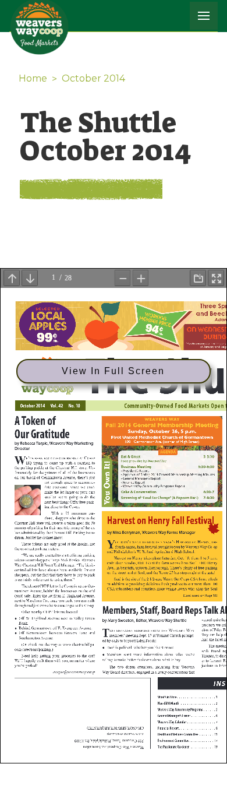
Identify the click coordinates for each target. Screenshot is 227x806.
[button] (204, 16)
